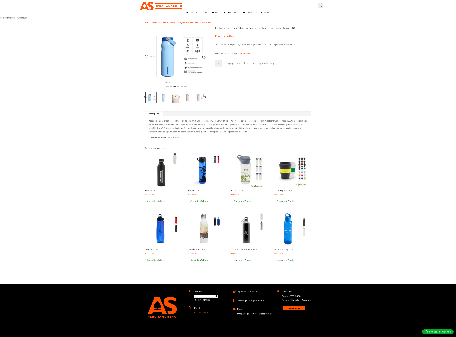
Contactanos (294, 308)
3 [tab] (174, 87)
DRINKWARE (156, 22)
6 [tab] (185, 87)
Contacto (266, 12)
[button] (264, 63)
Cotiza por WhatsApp (264, 63)
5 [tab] (182, 87)
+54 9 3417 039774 (201, 312)
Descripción (154, 113)
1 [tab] (167, 87)
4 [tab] (178, 87)
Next (205, 97)
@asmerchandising (248, 291)
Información (250, 12)
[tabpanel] (175, 56)
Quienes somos (204, 12)
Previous (145, 97)
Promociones (235, 12)
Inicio (191, 12)
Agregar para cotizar (237, 63)
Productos (219, 12)
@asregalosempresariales (251, 300)
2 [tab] (171, 87)
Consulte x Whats (155, 201)
